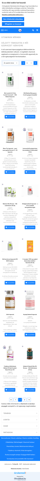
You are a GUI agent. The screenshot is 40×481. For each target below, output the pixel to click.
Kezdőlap (36, 438)
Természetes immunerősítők (15, 459)
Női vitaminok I (28, 459)
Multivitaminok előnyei (26, 446)
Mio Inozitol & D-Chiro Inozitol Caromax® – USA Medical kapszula (10, 94)
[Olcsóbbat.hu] (20, 479)
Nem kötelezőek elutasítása (13, 19)
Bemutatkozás (5, 438)
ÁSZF (20, 464)
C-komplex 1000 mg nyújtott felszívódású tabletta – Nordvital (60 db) (30, 260)
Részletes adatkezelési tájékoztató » (13, 14)
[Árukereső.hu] (20, 473)
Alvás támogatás (26, 450)
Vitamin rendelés (27, 438)
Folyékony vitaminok (14, 450)
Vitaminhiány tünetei (12, 446)
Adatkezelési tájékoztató (29, 464)
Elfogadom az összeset (13, 24)
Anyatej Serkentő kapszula (30, 314)
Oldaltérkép (9, 442)
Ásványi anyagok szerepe (12, 454)
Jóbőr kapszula (10, 314)
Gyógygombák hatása (27, 454)
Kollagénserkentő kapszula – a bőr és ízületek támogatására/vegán (30, 205)
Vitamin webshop (16, 438)
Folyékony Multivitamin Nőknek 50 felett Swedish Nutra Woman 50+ (10, 368)
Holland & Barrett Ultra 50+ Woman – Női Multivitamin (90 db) (30, 368)
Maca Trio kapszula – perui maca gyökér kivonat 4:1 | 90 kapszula (10, 150)
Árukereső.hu (20, 476)
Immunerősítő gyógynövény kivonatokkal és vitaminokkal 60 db (30, 150)
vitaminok (23, 404)
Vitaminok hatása (28, 442)
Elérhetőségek (18, 442)
